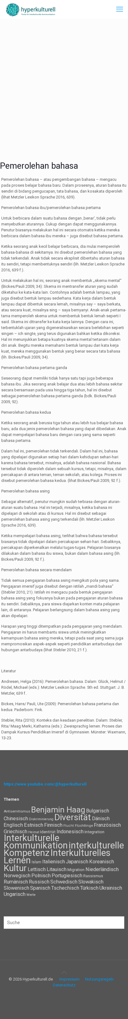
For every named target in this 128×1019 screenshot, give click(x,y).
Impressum (69, 979)
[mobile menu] (119, 9)
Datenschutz (64, 985)
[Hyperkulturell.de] (31, 9)
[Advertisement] (64, 85)
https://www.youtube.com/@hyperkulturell (45, 784)
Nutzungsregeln (99, 979)
